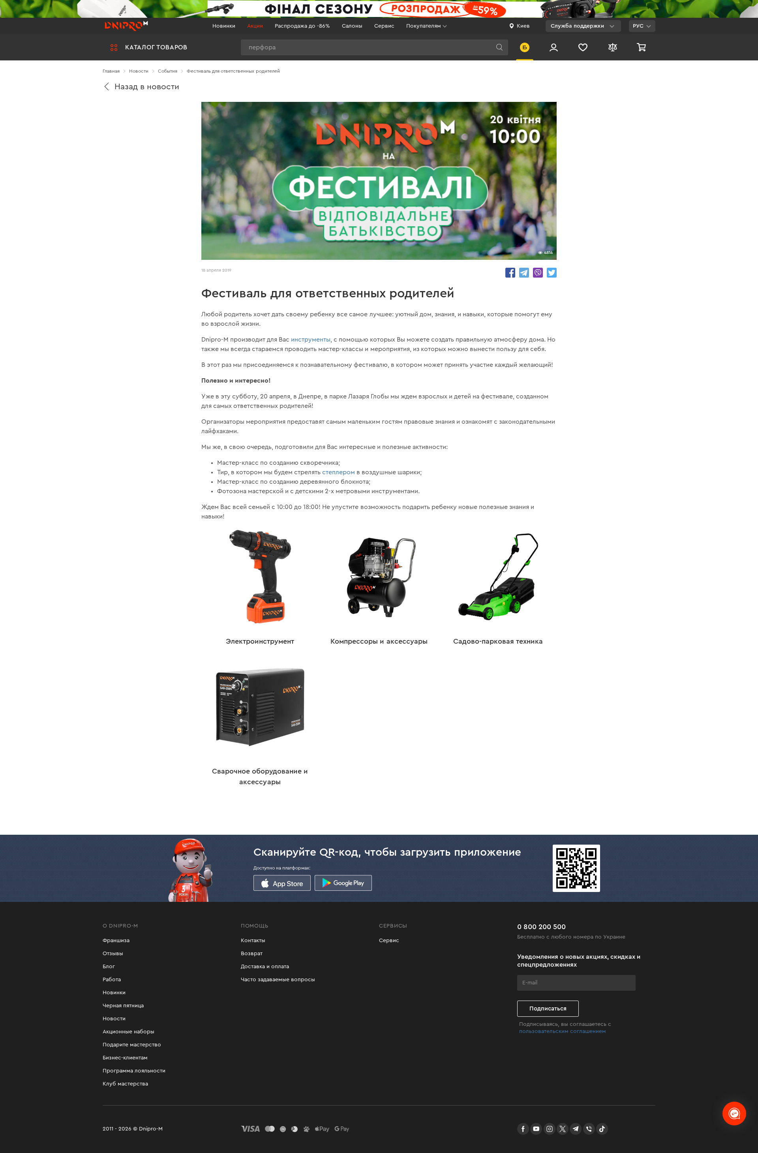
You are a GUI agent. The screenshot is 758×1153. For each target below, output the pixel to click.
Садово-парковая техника (498, 641)
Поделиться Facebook (510, 273)
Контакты (253, 940)
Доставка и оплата (265, 966)
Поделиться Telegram (524, 273)
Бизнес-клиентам (125, 1058)
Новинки (223, 26)
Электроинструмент (260, 641)
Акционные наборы (128, 1032)
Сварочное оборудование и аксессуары (260, 776)
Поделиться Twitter (552, 273)
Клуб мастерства (125, 1084)
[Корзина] (642, 47)
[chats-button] (734, 1113)
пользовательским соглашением (562, 1031)
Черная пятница (123, 1005)
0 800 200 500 (541, 926)
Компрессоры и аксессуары (378, 641)
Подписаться (548, 1009)
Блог (109, 966)
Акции (255, 26)
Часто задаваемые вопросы (278, 979)
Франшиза (116, 940)
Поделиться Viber (538, 273)
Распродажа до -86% (302, 26)
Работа (112, 979)
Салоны (352, 26)
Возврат (252, 953)
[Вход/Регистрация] (553, 47)
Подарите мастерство (132, 1045)
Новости (114, 1019)
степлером (339, 472)
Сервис (384, 26)
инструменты (310, 339)
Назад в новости (146, 87)
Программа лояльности (134, 1071)
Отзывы (113, 953)
